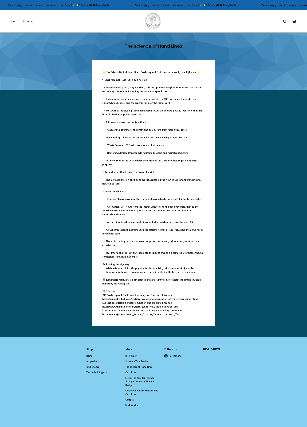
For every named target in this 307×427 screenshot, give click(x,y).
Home (89, 355)
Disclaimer (131, 355)
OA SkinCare (92, 366)
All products (92, 361)
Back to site (131, 405)
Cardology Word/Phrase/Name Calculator (141, 392)
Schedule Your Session (137, 361)
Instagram (175, 355)
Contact (129, 399)
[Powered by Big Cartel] (212, 349)
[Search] (285, 21)
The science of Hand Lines (138, 366)
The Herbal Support (96, 372)
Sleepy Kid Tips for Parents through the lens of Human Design (139, 381)
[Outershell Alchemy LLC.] (153, 21)
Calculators (131, 372)
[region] (153, 5)
